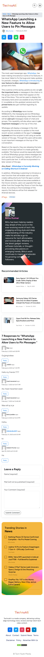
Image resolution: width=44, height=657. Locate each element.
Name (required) (10, 474)
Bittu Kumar (9, 31)
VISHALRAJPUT (11, 431)
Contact (15, 635)
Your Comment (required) (14, 490)
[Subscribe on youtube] (28, 629)
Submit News (26, 635)
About (8, 635)
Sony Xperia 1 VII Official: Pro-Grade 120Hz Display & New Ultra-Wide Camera (27, 280)
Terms (35, 635)
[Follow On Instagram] (22, 629)
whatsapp (12, 197)
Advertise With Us (30, 640)
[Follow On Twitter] (16, 629)
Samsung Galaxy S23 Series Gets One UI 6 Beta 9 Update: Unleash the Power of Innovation (28, 300)
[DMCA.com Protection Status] (22, 645)
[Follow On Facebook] (10, 629)
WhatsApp (31, 73)
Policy (18, 640)
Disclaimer (10, 640)
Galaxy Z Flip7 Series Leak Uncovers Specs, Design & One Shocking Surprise (23, 569)
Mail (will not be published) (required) (19, 482)
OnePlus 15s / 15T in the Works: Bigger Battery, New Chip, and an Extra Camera (22, 582)
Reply (5, 360)
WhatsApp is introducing (29, 80)
